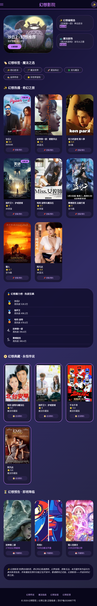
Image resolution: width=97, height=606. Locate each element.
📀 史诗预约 (17, 416)
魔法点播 (63, 26)
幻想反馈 (67, 594)
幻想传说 (30, 594)
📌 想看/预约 (17, 150)
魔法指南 (42, 594)
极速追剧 (63, 45)
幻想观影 (14, 47)
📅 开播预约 (17, 553)
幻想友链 (55, 594)
